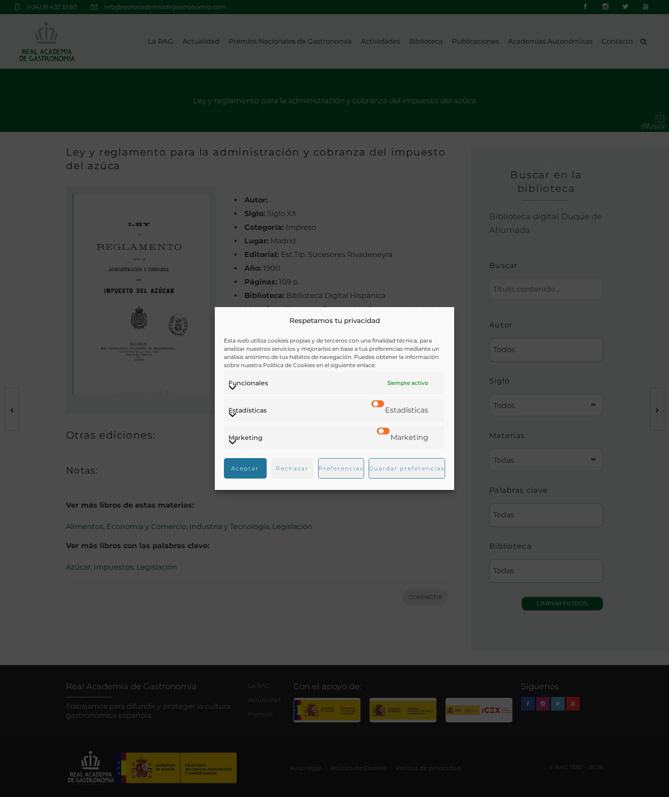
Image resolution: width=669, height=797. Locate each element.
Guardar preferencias (407, 468)
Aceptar (245, 468)
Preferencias (341, 468)
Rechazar (292, 468)
